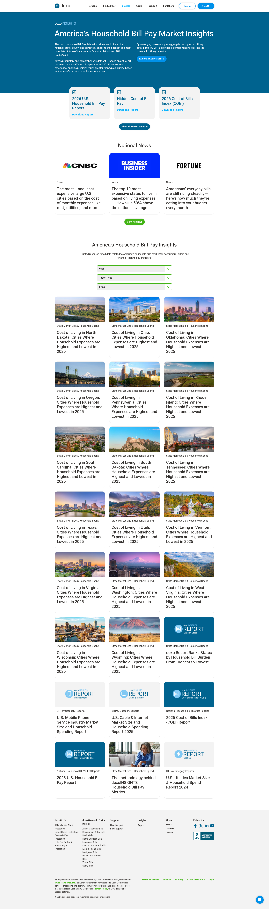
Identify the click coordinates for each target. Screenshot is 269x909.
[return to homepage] (62, 6)
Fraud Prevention (196, 880)
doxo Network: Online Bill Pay (93, 822)
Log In (187, 6)
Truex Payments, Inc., (65, 883)
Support (153, 6)
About (139, 6)
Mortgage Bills (89, 852)
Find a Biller (109, 6)
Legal (211, 880)
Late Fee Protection (64, 842)
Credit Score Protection (66, 832)
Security (179, 880)
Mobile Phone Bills (91, 849)
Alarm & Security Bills (92, 828)
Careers (170, 828)
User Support (116, 825)
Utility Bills (87, 865)
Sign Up (206, 6)
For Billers (168, 6)
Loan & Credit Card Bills (94, 845)
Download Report (82, 114)
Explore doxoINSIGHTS (151, 58)
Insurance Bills (89, 842)
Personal (92, 6)
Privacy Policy (101, 889)
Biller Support (116, 828)
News (169, 824)
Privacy (167, 880)
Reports (142, 825)
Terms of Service (150, 880)
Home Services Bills (92, 838)
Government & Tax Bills (93, 832)
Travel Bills (87, 862)
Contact (170, 832)
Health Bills (87, 835)
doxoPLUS (60, 820)
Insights (125, 6)
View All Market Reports (135, 126)
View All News (134, 222)
